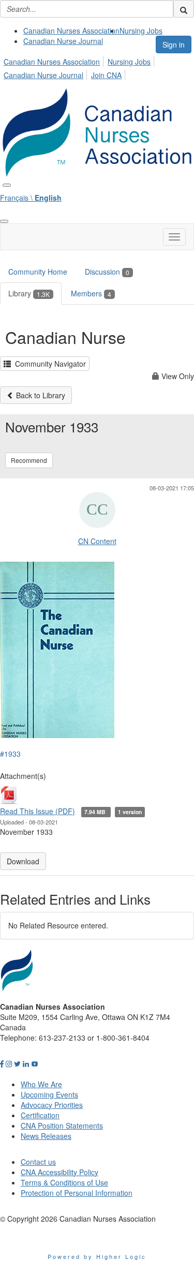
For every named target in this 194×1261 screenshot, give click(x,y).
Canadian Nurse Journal (63, 41)
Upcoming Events (49, 1094)
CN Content (97, 541)
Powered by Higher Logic (97, 1256)
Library (29, 293)
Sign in (173, 44)
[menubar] (97, 66)
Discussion (107, 271)
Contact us (38, 1162)
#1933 (10, 753)
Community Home (37, 271)
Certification (40, 1115)
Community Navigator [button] (48, 363)
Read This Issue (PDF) (37, 811)
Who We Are (41, 1084)
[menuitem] (71, 30)
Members (91, 293)
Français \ (31, 197)
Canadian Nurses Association (71, 30)
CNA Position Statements (62, 1125)
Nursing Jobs (141, 30)
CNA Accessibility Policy (59, 1172)
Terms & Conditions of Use (64, 1182)
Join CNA (106, 75)
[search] (183, 9)
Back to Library (39, 395)
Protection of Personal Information (76, 1193)
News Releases (46, 1136)
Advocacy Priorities (52, 1105)
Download (23, 861)
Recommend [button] (29, 460)
